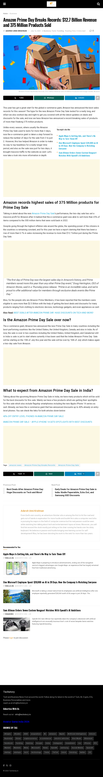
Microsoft (36, 748)
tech (26, 752)
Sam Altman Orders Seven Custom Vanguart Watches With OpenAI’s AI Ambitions (78, 154)
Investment (70, 743)
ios (79, 743)
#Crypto (8, 734)
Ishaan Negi (9, 614)
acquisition (36, 734)
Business (13, 13)
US (90, 752)
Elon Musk (76, 738)
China (18, 738)
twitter (82, 752)
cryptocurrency (30, 738)
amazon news (15, 465)
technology (36, 752)
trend (64, 752)
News (45, 748)
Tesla (46, 752)
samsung (64, 748)
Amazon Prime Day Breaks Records (40, 465)
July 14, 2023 (36, 31)
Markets (17, 748)
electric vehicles (62, 738)
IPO (95, 743)
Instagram (58, 743)
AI (45, 734)
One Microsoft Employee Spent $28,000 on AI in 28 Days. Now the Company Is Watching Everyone (78, 145)
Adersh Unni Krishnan (16, 31)
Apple (62, 734)
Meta (26, 748)
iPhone (87, 743)
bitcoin (92, 734)
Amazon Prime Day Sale (43, 213)
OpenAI (54, 748)
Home (5, 13)
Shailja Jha (9, 558)
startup (7, 752)
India (48, 743)
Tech (54, 31)
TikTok (55, 752)
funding (19, 743)
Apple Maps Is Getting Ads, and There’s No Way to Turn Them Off (77, 137)
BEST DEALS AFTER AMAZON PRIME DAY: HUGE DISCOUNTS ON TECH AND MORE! (53, 312)
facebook (9, 743)
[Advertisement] (51, 180)
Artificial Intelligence (77, 734)
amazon (52, 734)
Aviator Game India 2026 (16, 721)
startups (17, 752)
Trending (60, 31)
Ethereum (88, 738)
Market (7, 748)
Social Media (77, 748)
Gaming (29, 743)
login (11, 637)
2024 (26, 734)
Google (39, 743)
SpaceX (90, 748)
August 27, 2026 (21, 558)
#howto (17, 734)
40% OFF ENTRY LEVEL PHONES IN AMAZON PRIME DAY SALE (33, 416)
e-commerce (45, 738)
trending (73, 752)
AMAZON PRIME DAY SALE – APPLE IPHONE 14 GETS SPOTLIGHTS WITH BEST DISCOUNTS (47, 422)
